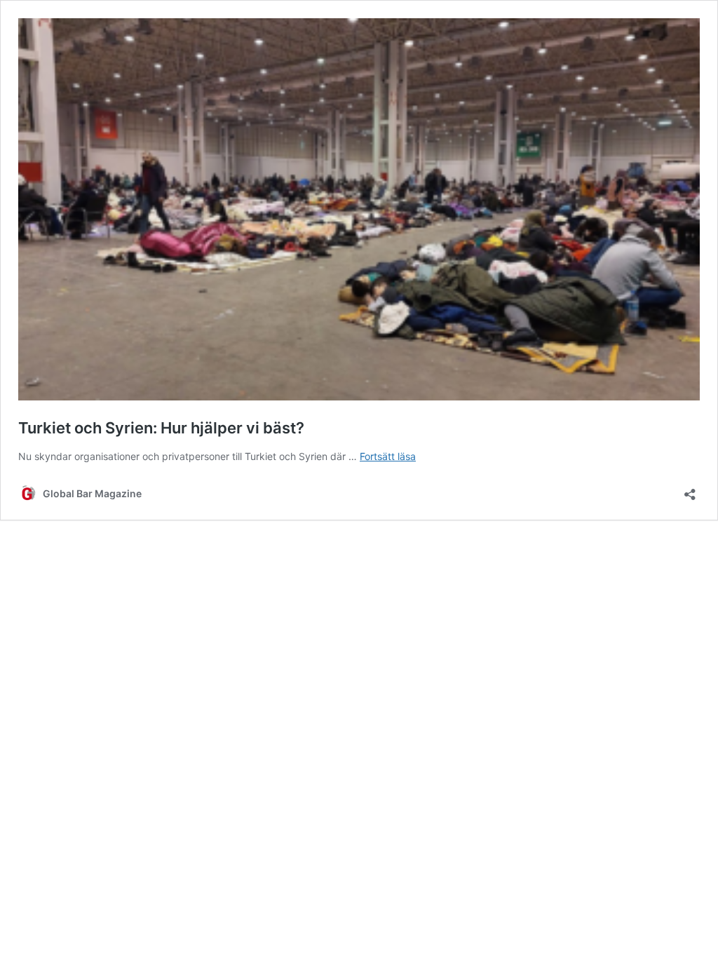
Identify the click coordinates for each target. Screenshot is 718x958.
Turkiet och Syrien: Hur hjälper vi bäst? (161, 428)
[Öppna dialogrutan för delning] (690, 490)
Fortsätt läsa (388, 456)
